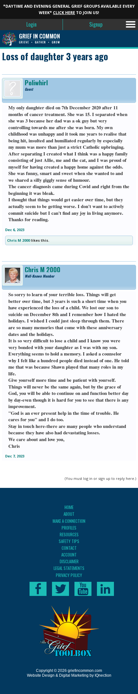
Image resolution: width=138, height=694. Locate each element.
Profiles (69, 527)
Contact (69, 548)
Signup (95, 24)
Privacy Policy (69, 575)
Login (31, 24)
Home (69, 507)
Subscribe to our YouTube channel (82, 589)
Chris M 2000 (18, 240)
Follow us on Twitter (60, 589)
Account (69, 554)
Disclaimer (69, 561)
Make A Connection (69, 521)
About (69, 514)
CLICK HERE (64, 12)
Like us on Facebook (38, 589)
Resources (69, 534)
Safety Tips (69, 541)
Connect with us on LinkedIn (105, 589)
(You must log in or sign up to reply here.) (100, 478)
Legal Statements (69, 568)
